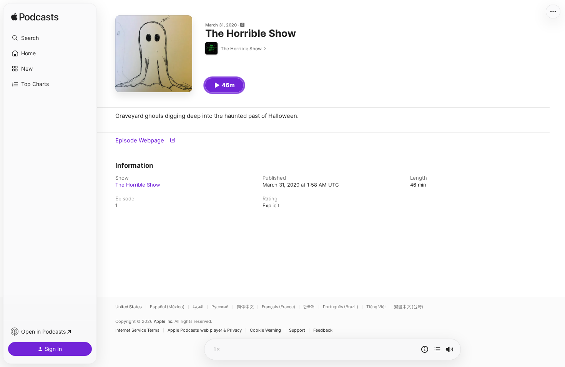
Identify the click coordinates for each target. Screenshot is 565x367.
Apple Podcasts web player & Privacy (205, 330)
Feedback (322, 330)
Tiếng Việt (376, 307)
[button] (49, 38)
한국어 (309, 307)
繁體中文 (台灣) (408, 307)
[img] (34, 17)
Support (297, 330)
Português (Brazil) (340, 307)
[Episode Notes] (424, 349)
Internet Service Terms (137, 330)
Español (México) (167, 307)
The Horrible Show (137, 185)
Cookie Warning (265, 330)
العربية (198, 307)
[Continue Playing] (437, 349)
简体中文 (245, 307)
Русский (220, 307)
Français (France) (278, 307)
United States (128, 307)
